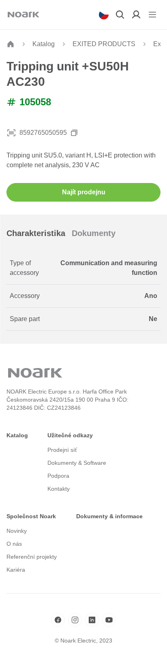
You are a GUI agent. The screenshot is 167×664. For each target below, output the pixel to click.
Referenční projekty (31, 556)
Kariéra (15, 569)
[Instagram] (75, 620)
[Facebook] (58, 620)
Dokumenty (94, 233)
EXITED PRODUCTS (104, 43)
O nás (14, 544)
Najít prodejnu (83, 192)
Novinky (16, 531)
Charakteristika (35, 233)
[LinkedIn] (92, 620)
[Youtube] (109, 620)
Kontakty (58, 488)
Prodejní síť (62, 450)
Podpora (58, 475)
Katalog (43, 43)
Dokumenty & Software (76, 463)
